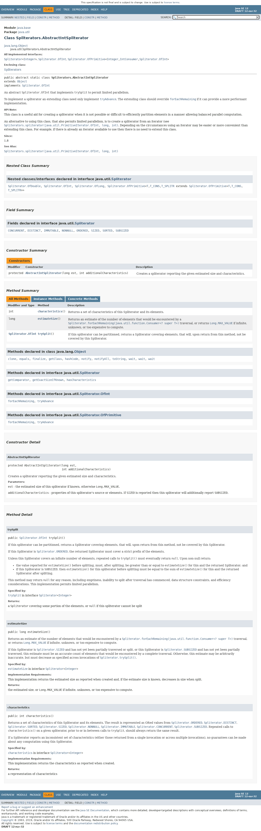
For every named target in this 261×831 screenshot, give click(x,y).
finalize (38, 359)
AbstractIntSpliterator (43, 273)
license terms (171, 2)
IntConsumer (129, 59)
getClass (55, 359)
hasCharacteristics (81, 380)
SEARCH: (166, 17)
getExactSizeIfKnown (47, 380)
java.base (24, 27)
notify (86, 359)
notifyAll (101, 359)
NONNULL (67, 230)
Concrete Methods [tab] (83, 299)
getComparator (18, 380)
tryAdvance (45, 401)
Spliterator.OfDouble (24, 186)
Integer (29, 59)
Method (54, 17)
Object (22, 81)
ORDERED (82, 230)
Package (35, 9)
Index (94, 9)
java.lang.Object (16, 45)
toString (118, 359)
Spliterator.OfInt (52, 59)
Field (30, 17)
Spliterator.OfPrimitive (86, 59)
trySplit (44, 333)
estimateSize (47, 318)
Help (104, 9)
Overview (7, 9)
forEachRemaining (21, 401)
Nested (19, 17)
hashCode (71, 359)
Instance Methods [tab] (48, 299)
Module (22, 9)
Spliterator (13, 59)
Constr (41, 17)
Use (58, 9)
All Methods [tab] (18, 299)
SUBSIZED (122, 230)
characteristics (50, 311)
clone (12, 359)
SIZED (95, 230)
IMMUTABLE (51, 230)
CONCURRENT (16, 230)
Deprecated (80, 9)
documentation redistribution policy (95, 823)
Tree (66, 9)
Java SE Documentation (94, 810)
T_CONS (155, 186)
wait (132, 359)
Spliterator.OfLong (89, 186)
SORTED (107, 230)
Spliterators (12, 69)
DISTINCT (34, 230)
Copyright (7, 820)
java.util (24, 32)
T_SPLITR (167, 186)
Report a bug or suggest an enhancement (27, 807)
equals (24, 359)
